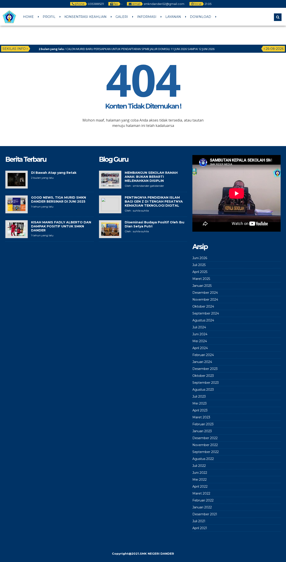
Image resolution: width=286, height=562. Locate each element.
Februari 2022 (203, 500)
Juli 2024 (199, 327)
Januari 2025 (202, 286)
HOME (28, 17)
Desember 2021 (204, 514)
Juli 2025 (199, 265)
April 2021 (199, 528)
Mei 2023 (199, 403)
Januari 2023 (202, 431)
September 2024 (205, 313)
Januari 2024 (202, 362)
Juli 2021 (198, 521)
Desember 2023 (205, 369)
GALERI (122, 17)
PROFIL (49, 17)
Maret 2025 (201, 279)
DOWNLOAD (200, 17)
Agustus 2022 (203, 459)
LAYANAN (173, 17)
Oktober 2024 (203, 306)
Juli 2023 (199, 396)
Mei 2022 (199, 480)
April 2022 (200, 486)
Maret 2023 (201, 417)
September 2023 (205, 383)
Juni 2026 (199, 258)
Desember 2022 (205, 438)
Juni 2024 (199, 334)
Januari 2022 (202, 507)
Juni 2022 (199, 473)
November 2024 (205, 300)
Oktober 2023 (203, 376)
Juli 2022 (199, 466)
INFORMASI (146, 17)
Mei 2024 (199, 341)
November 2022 (205, 445)
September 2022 (205, 452)
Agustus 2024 (203, 320)
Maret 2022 (201, 493)
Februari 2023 (203, 424)
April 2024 (200, 348)
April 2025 (199, 272)
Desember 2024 (205, 293)
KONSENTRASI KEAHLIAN (85, 17)
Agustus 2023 (203, 390)
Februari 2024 (203, 355)
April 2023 (200, 410)
